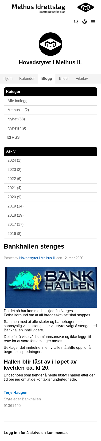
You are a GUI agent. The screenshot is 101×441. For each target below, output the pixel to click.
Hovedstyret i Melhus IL (37, 258)
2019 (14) (15, 206)
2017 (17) (15, 224)
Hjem (8, 79)
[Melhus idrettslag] (50, 7)
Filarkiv (82, 79)
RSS (15, 137)
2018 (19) (15, 215)
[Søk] (76, 21)
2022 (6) (14, 179)
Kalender (27, 79)
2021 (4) (14, 188)
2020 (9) (14, 197)
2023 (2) (14, 170)
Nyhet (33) (16, 119)
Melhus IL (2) (18, 110)
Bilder (64, 79)
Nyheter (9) (17, 128)
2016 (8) (14, 234)
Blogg (46, 79)
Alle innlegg (17, 101)
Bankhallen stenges (34, 246)
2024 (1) (14, 160)
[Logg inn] (84, 21)
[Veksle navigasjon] (93, 21)
